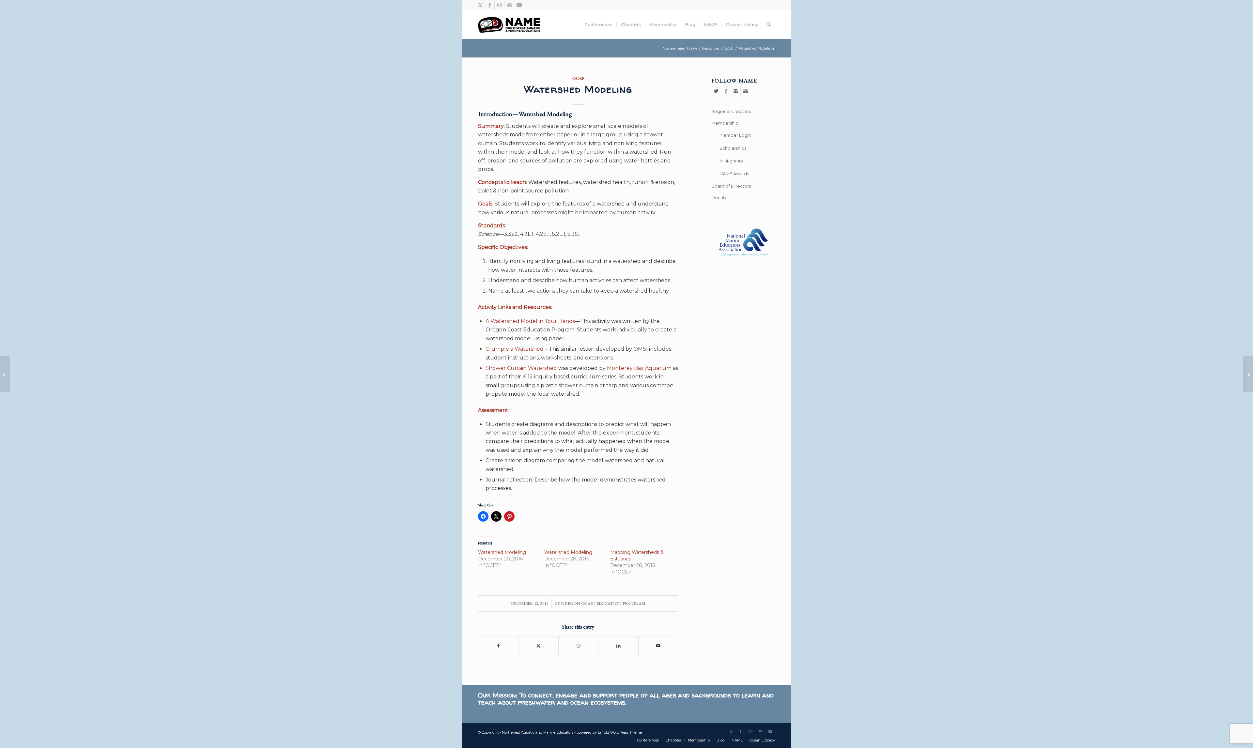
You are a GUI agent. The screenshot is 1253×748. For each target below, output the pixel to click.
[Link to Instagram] (499, 5)
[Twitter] (716, 91)
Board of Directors (731, 186)
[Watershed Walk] (5, 374)
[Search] (768, 24)
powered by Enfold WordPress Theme (609, 732)
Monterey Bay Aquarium (639, 368)
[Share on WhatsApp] (578, 645)
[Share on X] (538, 645)
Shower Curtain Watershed (521, 368)
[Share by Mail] (658, 645)
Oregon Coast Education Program (603, 603)
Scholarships (732, 148)
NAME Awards (734, 173)
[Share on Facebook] (498, 645)
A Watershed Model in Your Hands (530, 321)
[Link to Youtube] (519, 5)
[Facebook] (726, 91)
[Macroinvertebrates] (1248, 374)
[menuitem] (598, 24)
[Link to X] (480, 5)
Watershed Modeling (502, 552)
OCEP (578, 78)
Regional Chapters (731, 111)
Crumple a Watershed (515, 349)
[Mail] (745, 91)
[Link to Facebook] (489, 5)
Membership (724, 123)
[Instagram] (735, 91)
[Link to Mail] (509, 5)
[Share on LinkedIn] (618, 645)
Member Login (735, 135)
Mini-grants (731, 160)
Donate (719, 197)
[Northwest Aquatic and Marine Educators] (509, 24)
